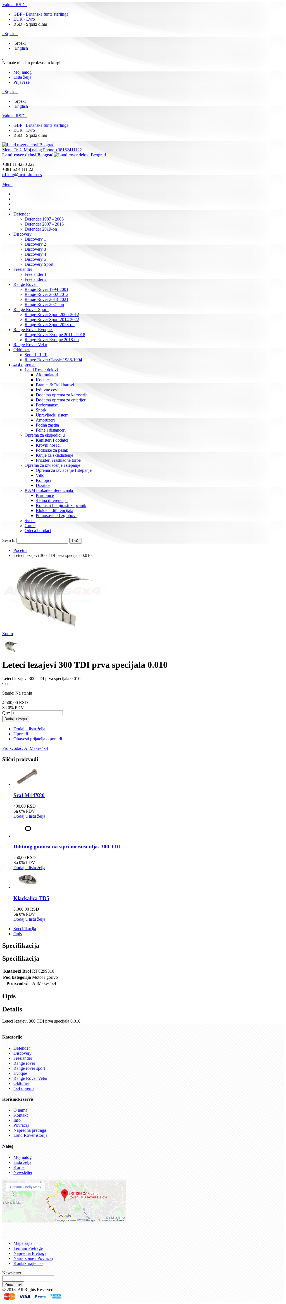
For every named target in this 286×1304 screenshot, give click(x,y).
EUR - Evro (24, 19)
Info (17, 1120)
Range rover (24, 1063)
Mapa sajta (22, 1243)
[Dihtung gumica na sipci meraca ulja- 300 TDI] (27, 836)
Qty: (6, 712)
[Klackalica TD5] (27, 887)
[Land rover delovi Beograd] (28, 144)
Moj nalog (22, 72)
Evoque (20, 1073)
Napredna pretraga (29, 1130)
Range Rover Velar (30, 1078)
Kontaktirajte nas (28, 1263)
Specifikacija (24, 928)
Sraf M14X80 (29, 795)
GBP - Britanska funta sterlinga (40, 14)
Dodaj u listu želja (29, 816)
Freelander (22, 1058)
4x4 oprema (23, 1088)
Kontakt (20, 1115)
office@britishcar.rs (22, 174)
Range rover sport (29, 1068)
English (21, 48)
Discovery (22, 1053)
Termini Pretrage (28, 1248)
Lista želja (22, 77)
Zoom (7, 633)
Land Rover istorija (30, 1135)
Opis (17, 933)
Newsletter (22, 1172)
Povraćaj (21, 1125)
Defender (21, 1048)
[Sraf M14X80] (27, 784)
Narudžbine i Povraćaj (33, 1258)
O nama (20, 1110)
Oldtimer (21, 1083)
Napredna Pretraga (29, 1253)
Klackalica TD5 (31, 898)
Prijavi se (21, 82)
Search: (8, 540)
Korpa (19, 1167)
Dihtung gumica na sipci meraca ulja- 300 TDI (66, 847)
